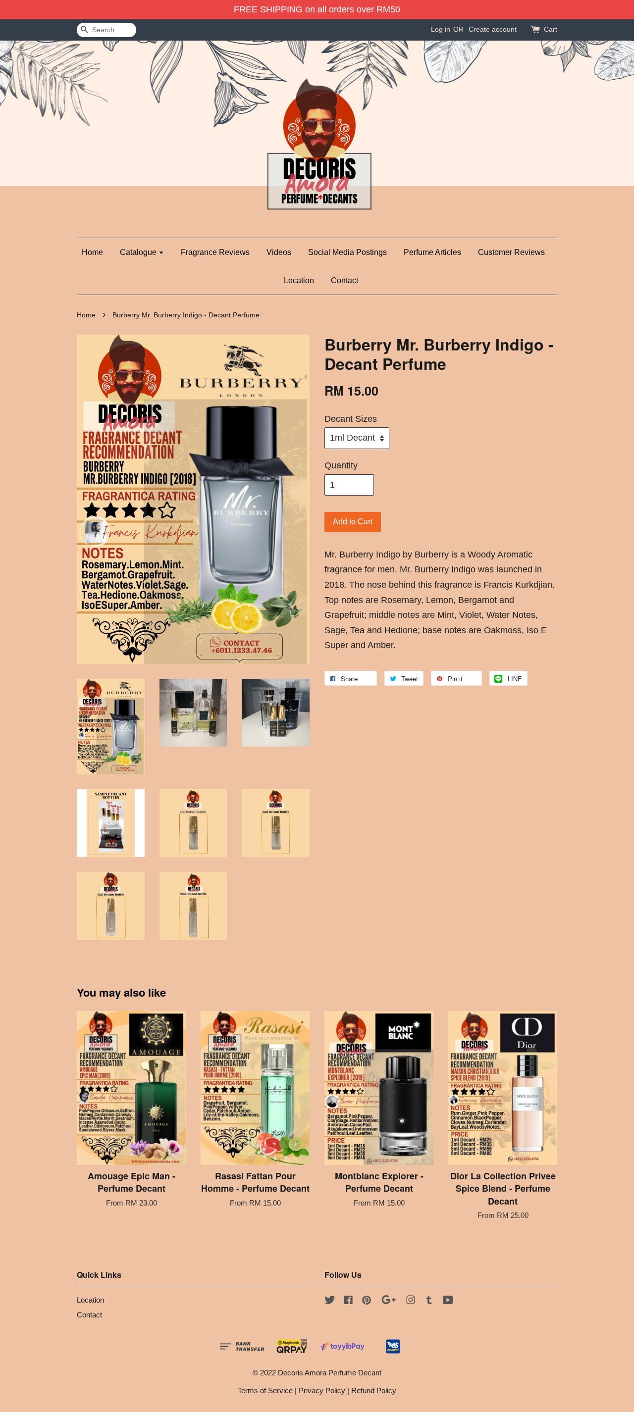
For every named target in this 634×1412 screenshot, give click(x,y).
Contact (344, 280)
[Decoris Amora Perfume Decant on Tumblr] (429, 1301)
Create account (493, 29)
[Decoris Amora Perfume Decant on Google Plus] (388, 1301)
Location (299, 280)
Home (92, 252)
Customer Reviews (511, 252)
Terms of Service (265, 1390)
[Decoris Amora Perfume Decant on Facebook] (348, 1301)
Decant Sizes (350, 419)
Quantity (341, 465)
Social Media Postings (347, 252)
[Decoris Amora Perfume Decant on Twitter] (329, 1301)
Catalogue (139, 252)
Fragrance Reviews (215, 252)
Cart (550, 29)
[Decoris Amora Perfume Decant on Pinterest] (366, 1301)
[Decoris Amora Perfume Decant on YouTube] (448, 1301)
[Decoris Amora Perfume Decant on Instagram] (410, 1301)
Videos (278, 252)
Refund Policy (373, 1390)
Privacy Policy (322, 1390)
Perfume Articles (432, 252)
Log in (440, 29)
